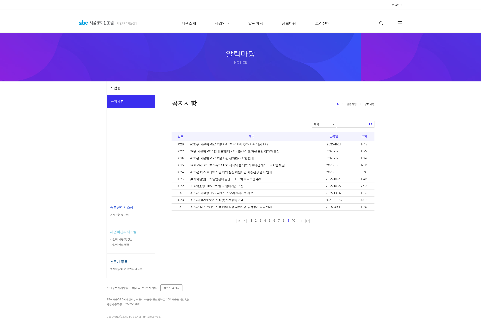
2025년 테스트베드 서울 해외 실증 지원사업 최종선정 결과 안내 (231, 172)
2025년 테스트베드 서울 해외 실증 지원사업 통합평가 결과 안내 (231, 206)
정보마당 (289, 23)
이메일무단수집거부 (144, 288)
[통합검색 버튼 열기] (381, 23)
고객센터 (322, 23)
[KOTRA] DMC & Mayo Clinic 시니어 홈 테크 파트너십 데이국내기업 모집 (237, 165)
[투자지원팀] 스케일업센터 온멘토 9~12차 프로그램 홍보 (226, 179)
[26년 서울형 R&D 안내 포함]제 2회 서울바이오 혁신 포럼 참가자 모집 (234, 151)
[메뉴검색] (400, 23)
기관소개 (188, 23)
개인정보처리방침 (117, 288)
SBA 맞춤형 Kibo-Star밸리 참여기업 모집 (216, 186)
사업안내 (222, 23)
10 (293, 220)
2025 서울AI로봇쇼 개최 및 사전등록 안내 (217, 200)
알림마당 (255, 23)
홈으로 (338, 104)
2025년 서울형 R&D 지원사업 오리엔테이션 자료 (221, 193)
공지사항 (369, 104)
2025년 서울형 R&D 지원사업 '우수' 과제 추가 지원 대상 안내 (229, 144)
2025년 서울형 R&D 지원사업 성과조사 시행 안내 (222, 158)
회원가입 (397, 5)
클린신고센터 (171, 288)
